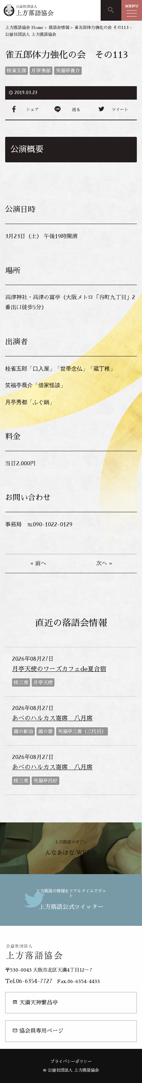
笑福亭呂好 (45, 780)
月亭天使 (43, 682)
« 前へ (38, 563)
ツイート (120, 110)
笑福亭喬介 (68, 70)
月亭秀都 (41, 70)
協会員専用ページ (37, 1031)
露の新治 (23, 731)
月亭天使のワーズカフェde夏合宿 (59, 669)
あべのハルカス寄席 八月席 (52, 718)
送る (76, 110)
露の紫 (45, 731)
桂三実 (21, 682)
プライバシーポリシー (71, 1062)
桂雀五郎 (16, 70)
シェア (32, 110)
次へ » (104, 563)
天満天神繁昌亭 (35, 1002)
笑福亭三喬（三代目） (82, 731)
